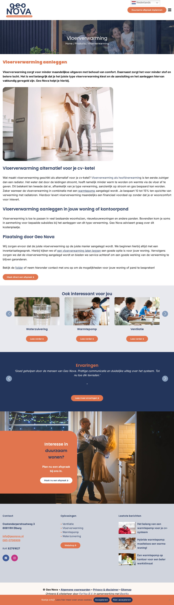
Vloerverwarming (73, 528)
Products (80, 43)
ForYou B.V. (86, 593)
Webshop (69, 545)
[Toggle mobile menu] (168, 10)
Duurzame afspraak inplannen (147, 10)
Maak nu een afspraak (55, 480)
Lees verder (36, 339)
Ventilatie (68, 524)
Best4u (124, 593)
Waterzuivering (72, 536)
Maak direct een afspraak (19, 277)
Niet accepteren (122, 599)
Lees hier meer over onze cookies (74, 599)
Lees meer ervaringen (86, 398)
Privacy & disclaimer (106, 589)
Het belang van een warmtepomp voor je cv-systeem (152, 528)
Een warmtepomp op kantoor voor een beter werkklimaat (151, 559)
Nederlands (143, 2)
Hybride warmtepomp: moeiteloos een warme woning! (151, 543)
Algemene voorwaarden (75, 589)
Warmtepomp (71, 532)
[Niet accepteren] (169, 600)
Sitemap (126, 589)
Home (69, 43)
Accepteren (101, 599)
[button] (9, 314)
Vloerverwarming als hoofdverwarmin (115, 177)
